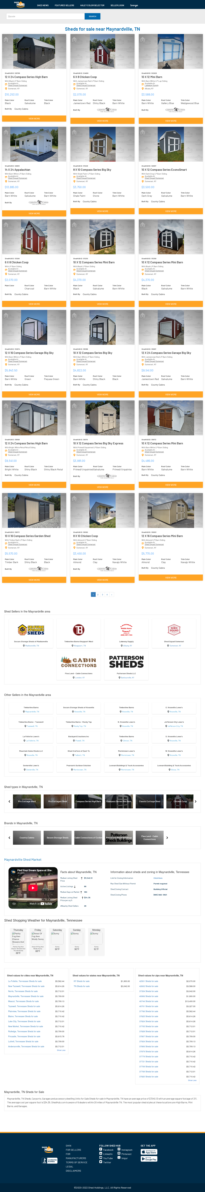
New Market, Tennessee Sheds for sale (25, 1026)
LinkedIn (108, 1153)
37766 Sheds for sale (148, 1011)
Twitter (107, 1162)
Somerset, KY (175, 645)
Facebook (108, 1149)
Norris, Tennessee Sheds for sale (23, 991)
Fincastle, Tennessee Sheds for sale (24, 1036)
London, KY (80, 677)
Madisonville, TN (32, 645)
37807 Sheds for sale (148, 1036)
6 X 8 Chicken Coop (85, 77)
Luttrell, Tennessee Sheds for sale (23, 1041)
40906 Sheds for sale (148, 996)
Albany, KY (127, 645)
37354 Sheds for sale (148, 991)
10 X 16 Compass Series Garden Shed (27, 536)
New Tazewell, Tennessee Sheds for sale (26, 986)
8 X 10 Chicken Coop (85, 536)
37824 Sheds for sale (148, 1021)
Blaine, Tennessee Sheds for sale (23, 1016)
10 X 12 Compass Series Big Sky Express (98, 443)
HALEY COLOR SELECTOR (92, 5)
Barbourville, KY (127, 677)
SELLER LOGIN (117, 5)
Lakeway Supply (151, 85)
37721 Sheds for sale (148, 1061)
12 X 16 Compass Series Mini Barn (162, 536)
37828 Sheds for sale (148, 1031)
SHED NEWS (43, 5)
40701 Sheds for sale (148, 1006)
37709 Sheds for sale (148, 1066)
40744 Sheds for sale (148, 1001)
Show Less (61, 1050)
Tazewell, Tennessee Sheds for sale (24, 1006)
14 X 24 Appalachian (17, 169)
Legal (69, 1166)
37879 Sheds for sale (148, 1051)
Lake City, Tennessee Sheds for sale (24, 1021)
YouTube (108, 1158)
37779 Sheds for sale (148, 1056)
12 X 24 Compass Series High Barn (26, 77)
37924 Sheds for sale (148, 1041)
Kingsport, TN (80, 645)
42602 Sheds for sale (148, 986)
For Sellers (73, 1149)
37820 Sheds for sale (148, 1076)
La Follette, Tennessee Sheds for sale (25, 981)
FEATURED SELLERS (64, 5)
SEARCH (92, 16)
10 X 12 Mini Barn (152, 77)
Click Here (158, 878)
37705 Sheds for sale (148, 1026)
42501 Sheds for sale (148, 981)
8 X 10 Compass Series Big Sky (92, 169)
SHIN (68, 1145)
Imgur (124, 1158)
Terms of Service (76, 1162)
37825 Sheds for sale (148, 1016)
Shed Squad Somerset (17, 85)
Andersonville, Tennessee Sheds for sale (26, 1046)
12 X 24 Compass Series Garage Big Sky (166, 352)
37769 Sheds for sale (148, 1071)
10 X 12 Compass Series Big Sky (92, 352)
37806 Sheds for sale (148, 1046)
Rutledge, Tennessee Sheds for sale (24, 1031)
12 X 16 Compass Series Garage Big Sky (29, 352)
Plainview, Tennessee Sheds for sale (24, 1011)
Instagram (126, 1149)
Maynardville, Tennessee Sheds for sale (26, 996)
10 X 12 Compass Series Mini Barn (94, 262)
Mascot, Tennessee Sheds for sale (23, 1001)
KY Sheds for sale (82, 981)
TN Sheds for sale (82, 986)
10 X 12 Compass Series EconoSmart (164, 169)
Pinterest (126, 1153)
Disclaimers (73, 1170)
